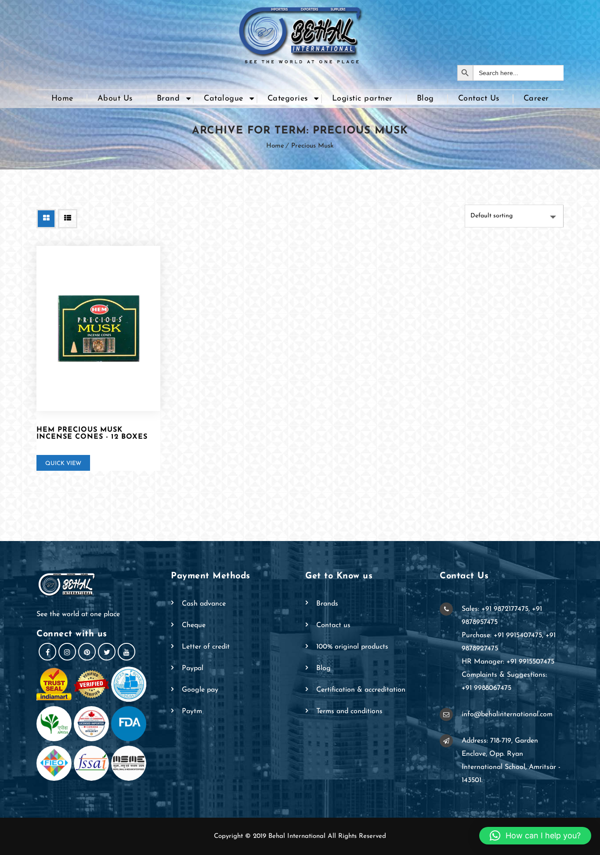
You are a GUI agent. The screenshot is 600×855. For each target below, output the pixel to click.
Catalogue (223, 99)
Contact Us (478, 99)
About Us (115, 99)
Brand (168, 99)
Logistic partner (362, 99)
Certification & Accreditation (360, 689)
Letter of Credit (206, 646)
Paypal (192, 668)
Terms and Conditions (349, 711)
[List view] (67, 218)
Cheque (194, 625)
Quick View (63, 463)
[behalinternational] (300, 32)
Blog (425, 99)
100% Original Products (352, 646)
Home (62, 99)
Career (536, 99)
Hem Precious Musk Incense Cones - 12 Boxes (92, 433)
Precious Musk (312, 146)
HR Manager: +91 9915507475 (508, 661)
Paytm (192, 711)
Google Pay (200, 689)
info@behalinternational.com (507, 714)
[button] (535, 835)
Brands (327, 603)
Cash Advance (204, 603)
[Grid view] (46, 218)
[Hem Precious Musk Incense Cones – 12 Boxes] (98, 328)
